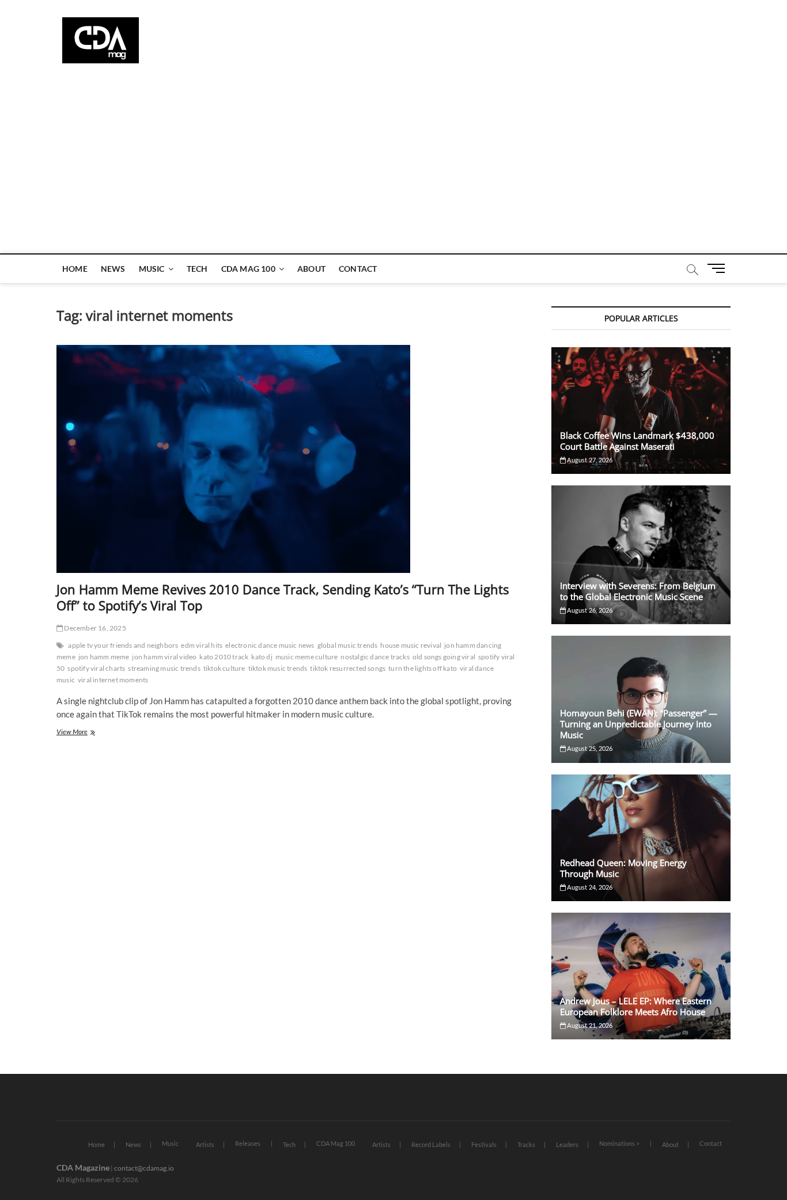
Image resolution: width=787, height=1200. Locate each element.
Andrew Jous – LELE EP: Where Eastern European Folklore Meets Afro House (636, 1006)
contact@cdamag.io (144, 1168)
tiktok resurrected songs (347, 668)
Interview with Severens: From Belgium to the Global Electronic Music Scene (638, 591)
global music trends (347, 645)
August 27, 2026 (589, 460)
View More (83, 733)
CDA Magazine (82, 1167)
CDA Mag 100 (248, 269)
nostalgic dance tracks (374, 656)
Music (152, 269)
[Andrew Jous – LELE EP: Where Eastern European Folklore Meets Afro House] (641, 976)
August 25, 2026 (589, 748)
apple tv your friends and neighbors (123, 645)
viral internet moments (113, 679)
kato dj (261, 656)
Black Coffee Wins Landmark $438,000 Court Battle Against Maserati (637, 441)
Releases (247, 1143)
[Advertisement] (393, 167)
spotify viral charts (96, 668)
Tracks (526, 1144)
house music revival (410, 645)
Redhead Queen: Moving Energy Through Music (623, 868)
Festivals (484, 1144)
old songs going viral (444, 656)
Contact (358, 269)
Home (75, 269)
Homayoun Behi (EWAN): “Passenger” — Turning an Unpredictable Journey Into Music (638, 723)
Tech (197, 269)
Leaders (567, 1144)
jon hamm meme (104, 656)
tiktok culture (224, 668)
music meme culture (306, 656)
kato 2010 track (223, 656)
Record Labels (431, 1144)
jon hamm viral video (164, 656)
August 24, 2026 (589, 887)
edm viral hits (201, 645)
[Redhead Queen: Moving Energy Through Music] (641, 837)
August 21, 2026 (589, 1025)
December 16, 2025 (94, 628)
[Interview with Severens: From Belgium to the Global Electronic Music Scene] (641, 554)
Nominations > (619, 1143)
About (311, 269)
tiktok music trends (278, 668)
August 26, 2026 (589, 610)
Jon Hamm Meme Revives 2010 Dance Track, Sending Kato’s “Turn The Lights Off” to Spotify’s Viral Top (282, 597)
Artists (205, 1144)
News (113, 269)
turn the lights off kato (422, 668)
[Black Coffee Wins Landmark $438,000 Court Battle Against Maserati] (641, 410)
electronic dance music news (269, 645)
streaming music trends (164, 668)
